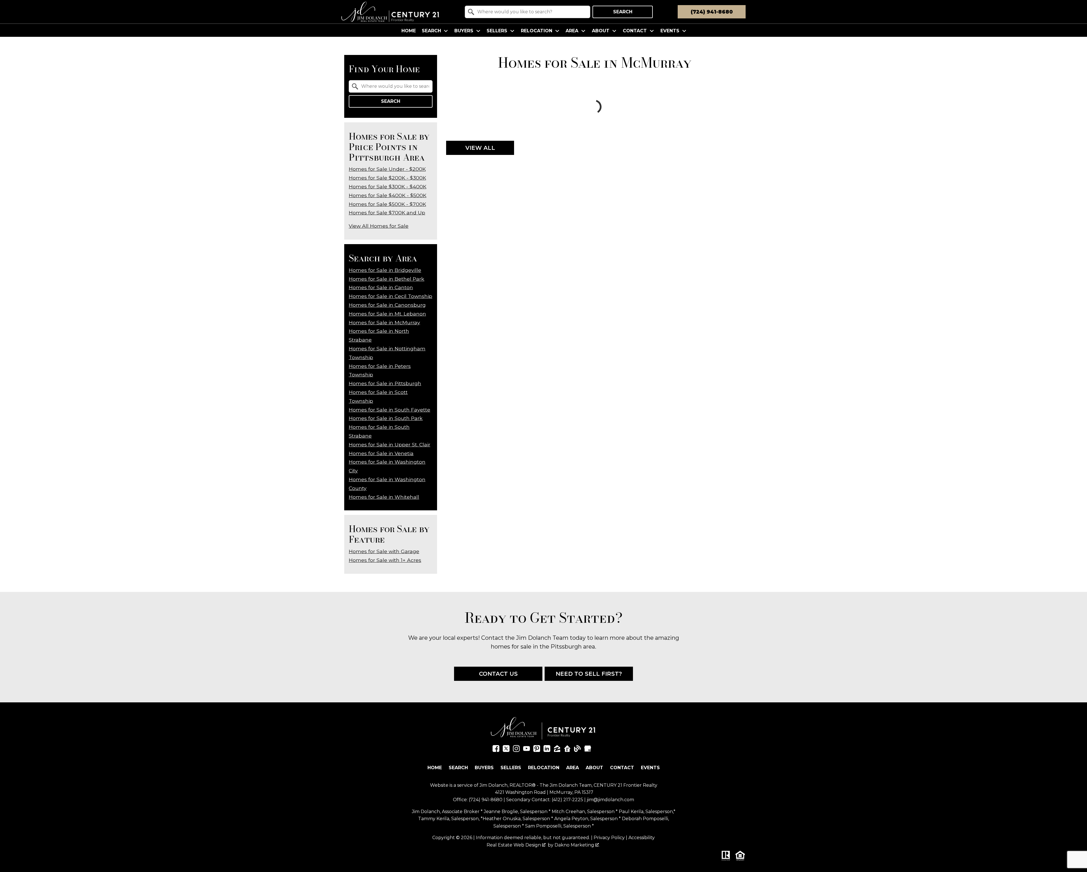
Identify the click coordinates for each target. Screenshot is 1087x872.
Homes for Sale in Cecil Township (390, 296)
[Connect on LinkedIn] (547, 750)
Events (650, 767)
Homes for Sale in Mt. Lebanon (387, 314)
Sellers (510, 767)
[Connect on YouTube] (526, 750)
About (594, 767)
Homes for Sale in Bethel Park (386, 279)
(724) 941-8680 (485, 799)
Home (408, 31)
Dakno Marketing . (577, 845)
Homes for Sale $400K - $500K (387, 195)
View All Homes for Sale (378, 226)
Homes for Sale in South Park (386, 418)
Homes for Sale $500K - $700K (387, 204)
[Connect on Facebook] (496, 750)
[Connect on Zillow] (557, 750)
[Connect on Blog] (577, 750)
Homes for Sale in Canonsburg (387, 305)
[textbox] (530, 12)
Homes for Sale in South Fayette (389, 410)
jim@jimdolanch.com (610, 799)
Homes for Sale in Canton (381, 287)
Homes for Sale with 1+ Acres (385, 560)
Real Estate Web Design (514, 845)
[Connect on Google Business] (587, 750)
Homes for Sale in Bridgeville (385, 270)
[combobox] (527, 12)
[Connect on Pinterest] (536, 750)
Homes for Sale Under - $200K (387, 169)
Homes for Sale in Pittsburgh (385, 383)
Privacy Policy (609, 837)
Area (572, 767)
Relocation (543, 767)
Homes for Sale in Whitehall (384, 497)
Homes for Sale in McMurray (384, 322)
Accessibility (641, 837)
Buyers (484, 767)
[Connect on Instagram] (516, 750)
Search (622, 11)
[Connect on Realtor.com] (567, 750)
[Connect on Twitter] (506, 750)
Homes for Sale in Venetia (381, 453)
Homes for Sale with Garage (384, 551)
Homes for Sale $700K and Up (387, 213)
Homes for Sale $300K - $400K (387, 186)
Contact (622, 767)
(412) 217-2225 (567, 799)
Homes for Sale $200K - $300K (387, 178)
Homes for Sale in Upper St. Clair (389, 444)
